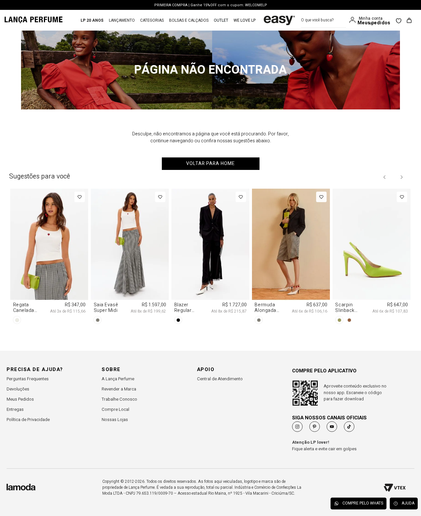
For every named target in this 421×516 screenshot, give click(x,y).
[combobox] (323, 20)
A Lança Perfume (118, 379)
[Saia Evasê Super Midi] (130, 257)
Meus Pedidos (20, 399)
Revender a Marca (119, 389)
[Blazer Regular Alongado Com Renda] (211, 257)
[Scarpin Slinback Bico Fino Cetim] (371, 257)
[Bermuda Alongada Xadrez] (291, 257)
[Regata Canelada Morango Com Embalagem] (49, 257)
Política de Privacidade (28, 419)
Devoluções (18, 389)
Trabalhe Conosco (119, 399)
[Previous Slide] (385, 177)
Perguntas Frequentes (28, 379)
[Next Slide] (401, 177)
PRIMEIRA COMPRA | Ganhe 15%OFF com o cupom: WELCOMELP (210, 5)
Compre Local (115, 409)
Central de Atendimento (220, 379)
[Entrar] (354, 20)
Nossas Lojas (115, 419)
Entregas (15, 409)
